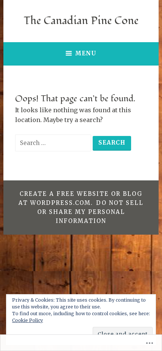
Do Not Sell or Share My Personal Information (90, 211)
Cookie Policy (27, 320)
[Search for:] (54, 143)
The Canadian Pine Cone (81, 20)
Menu (85, 53)
